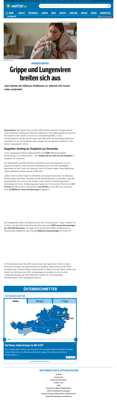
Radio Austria (88, 1)
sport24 (47, 1)
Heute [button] (15, 301)
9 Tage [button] (64, 301)
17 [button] (29, 339)
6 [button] (73, 339)
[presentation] (4, 339)
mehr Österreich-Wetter (39, 361)
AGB (58, 385)
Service (84, 13)
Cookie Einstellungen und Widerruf (58, 396)
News (53, 13)
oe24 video (32, 1)
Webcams (73, 13)
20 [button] (41, 339)
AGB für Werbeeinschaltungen (58, 391)
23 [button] (52, 339)
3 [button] (64, 339)
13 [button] (14, 339)
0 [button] (55, 339)
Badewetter (105, 13)
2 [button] (61, 339)
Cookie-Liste (58, 383)
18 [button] (33, 339)
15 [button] (22, 339)
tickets (80, 1)
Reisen (75, 1)
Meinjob (68, 1)
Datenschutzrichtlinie (58, 380)
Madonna (54, 1)
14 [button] (18, 339)
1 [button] (58, 339)
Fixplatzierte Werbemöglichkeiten (58, 388)
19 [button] (37, 339)
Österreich (40, 1)
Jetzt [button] (9, 339)
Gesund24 (62, 1)
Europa (45, 13)
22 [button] (48, 339)
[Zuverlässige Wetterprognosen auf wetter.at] (20, 6)
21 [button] (44, 339)
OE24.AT (22, 13)
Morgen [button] (40, 301)
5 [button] (70, 339)
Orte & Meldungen (106, 17)
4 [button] (67, 339)
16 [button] (26, 339)
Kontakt (58, 374)
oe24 (26, 1)
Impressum (58, 377)
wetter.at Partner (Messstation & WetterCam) (58, 394)
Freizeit (62, 13)
